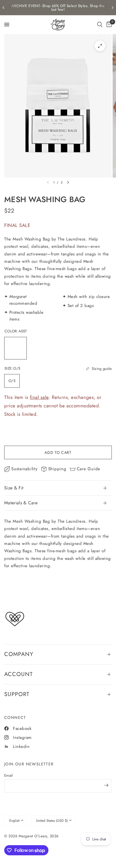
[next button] (68, 182)
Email (8, 775)
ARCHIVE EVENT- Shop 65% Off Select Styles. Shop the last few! (58, 7)
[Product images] (58, 106)
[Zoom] (100, 46)
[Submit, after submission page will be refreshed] (106, 785)
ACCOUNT (18, 674)
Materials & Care (20, 503)
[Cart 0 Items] (108, 24)
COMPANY (18, 654)
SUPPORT (16, 694)
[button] (99, 24)
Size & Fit (13, 488)
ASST (15, 348)
